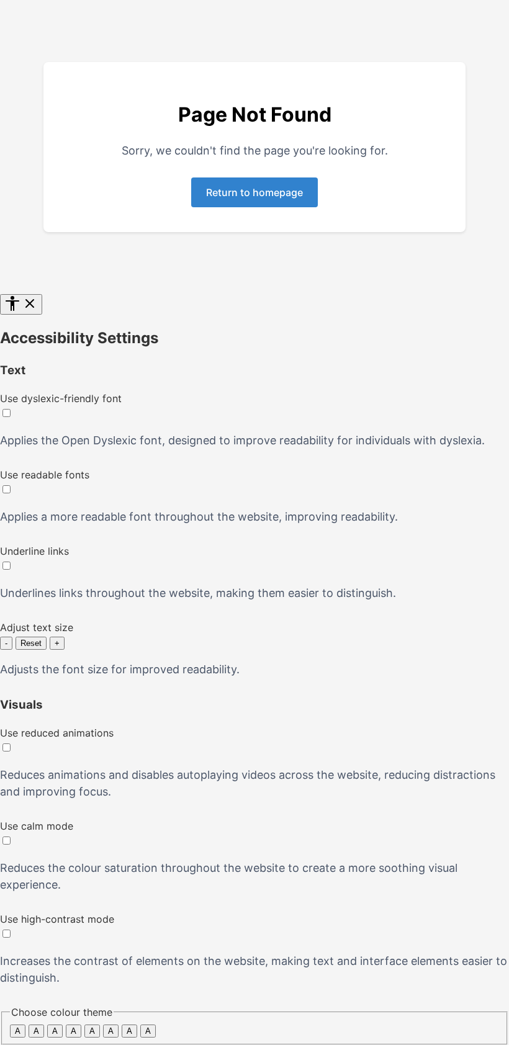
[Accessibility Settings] (21, 304)
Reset (31, 643)
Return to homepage (254, 192)
